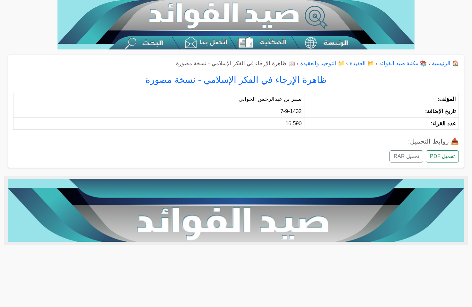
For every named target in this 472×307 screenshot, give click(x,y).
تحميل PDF (442, 156)
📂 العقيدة (362, 63)
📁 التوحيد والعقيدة (322, 63)
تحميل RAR (406, 156)
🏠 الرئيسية (445, 63)
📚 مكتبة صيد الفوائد (403, 63)
